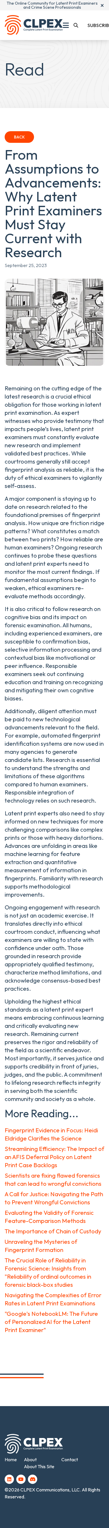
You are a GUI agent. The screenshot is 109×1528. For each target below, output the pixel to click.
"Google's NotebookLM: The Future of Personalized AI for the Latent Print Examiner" (51, 1322)
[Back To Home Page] (34, 25)
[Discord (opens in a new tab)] (32, 1479)
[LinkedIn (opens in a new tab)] (9, 1479)
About (30, 1459)
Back (19, 137)
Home (11, 1459)
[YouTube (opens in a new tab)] (21, 1479)
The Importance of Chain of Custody (53, 1231)
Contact (69, 1459)
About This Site (39, 1466)
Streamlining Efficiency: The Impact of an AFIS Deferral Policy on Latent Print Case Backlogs (54, 1157)
